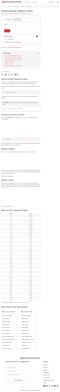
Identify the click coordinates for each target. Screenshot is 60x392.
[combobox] (34, 2)
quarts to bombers (6, 321)
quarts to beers (5, 318)
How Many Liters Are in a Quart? (14, 59)
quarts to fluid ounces (7, 342)
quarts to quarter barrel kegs (8, 339)
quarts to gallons (6, 330)
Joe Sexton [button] (7, 71)
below (19, 42)
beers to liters (24, 318)
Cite (17, 74)
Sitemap (45, 382)
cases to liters (24, 324)
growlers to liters (25, 333)
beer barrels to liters (25, 315)
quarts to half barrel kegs (8, 336)
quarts (12, 176)
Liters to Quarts (8, 19)
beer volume (28, 143)
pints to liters (24, 345)
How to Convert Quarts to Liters (13, 57)
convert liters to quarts (15, 47)
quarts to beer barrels (7, 315)
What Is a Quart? (9, 61)
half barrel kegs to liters (26, 336)
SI (8, 183)
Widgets (45, 370)
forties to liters (24, 327)
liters (11, 206)
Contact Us (45, 367)
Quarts (22, 6)
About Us (45, 365)
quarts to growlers (6, 333)
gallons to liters (24, 330)
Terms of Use (46, 375)
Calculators (50, 2)
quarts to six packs (6, 348)
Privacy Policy (46, 377)
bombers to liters (25, 321)
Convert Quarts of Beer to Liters (13, 55)
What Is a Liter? (9, 63)
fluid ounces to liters (26, 342)
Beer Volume (16, 6)
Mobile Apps (46, 372)
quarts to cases (5, 324)
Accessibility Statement (48, 380)
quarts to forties (6, 327)
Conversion (9, 6)
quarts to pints (5, 345)
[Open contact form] (37, 36)
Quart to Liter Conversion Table (13, 65)
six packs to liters (25, 348)
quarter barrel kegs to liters (27, 339)
